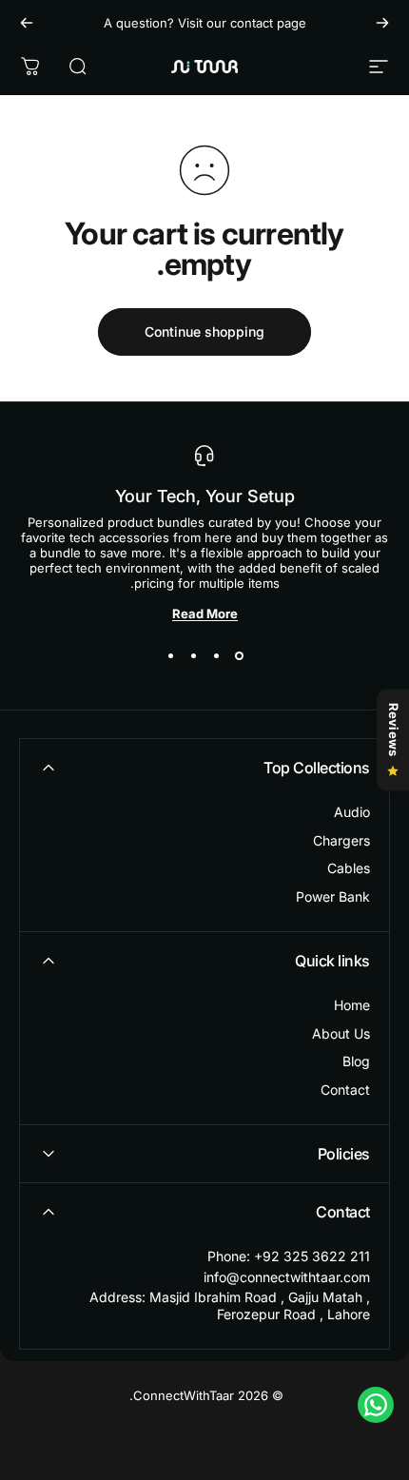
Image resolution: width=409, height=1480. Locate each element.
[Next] (27, 23)
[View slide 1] (238, 655)
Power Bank (333, 896)
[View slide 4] (170, 655)
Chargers (341, 840)
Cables (348, 868)
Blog (356, 1061)
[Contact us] (376, 1405)
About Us (341, 1033)
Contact (345, 1089)
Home (352, 1005)
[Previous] (382, 23)
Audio (352, 812)
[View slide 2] (215, 655)
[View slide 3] (193, 655)
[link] (204, 1305)
